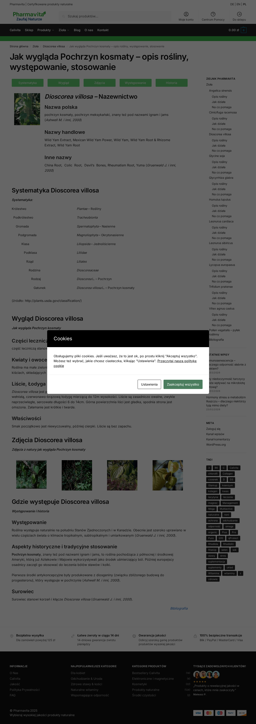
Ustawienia (149, 384)
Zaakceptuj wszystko (183, 384)
